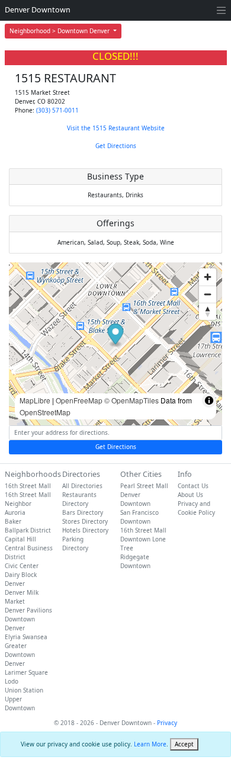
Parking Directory (75, 543)
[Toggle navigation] (221, 10)
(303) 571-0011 (57, 110)
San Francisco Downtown (139, 516)
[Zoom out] (207, 294)
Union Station (24, 690)
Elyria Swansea (26, 637)
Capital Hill (20, 539)
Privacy (167, 723)
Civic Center (21, 566)
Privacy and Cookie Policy (196, 508)
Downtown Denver (20, 623)
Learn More (150, 744)
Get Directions (115, 146)
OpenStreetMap (45, 412)
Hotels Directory (85, 530)
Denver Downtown (37, 10)
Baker (13, 521)
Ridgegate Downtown (135, 561)
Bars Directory (82, 512)
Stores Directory (85, 521)
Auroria (15, 512)
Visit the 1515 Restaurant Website (116, 128)
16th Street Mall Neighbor (28, 499)
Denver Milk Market (21, 596)
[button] (116, 335)
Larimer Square (26, 672)
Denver (15, 583)
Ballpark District (28, 530)
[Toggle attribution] (209, 400)
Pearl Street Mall (144, 486)
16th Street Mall (28, 486)
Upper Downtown (20, 703)
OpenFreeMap (79, 400)
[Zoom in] (207, 277)
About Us (190, 494)
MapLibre (35, 400)
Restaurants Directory (79, 499)
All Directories (82, 486)
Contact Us (193, 486)
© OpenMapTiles (131, 400)
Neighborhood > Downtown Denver (60, 31)
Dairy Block (21, 574)
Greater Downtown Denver (20, 655)
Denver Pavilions (28, 610)
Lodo (11, 681)
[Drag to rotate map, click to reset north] (207, 311)
